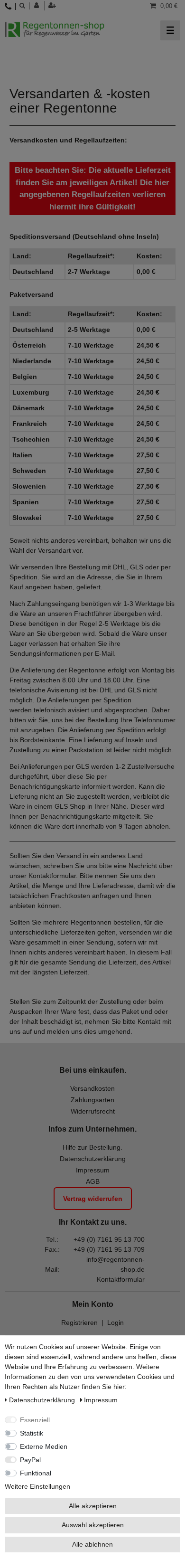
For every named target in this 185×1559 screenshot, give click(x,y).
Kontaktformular (121, 1279)
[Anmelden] (39, 5)
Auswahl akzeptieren (93, 1525)
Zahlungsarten (92, 1100)
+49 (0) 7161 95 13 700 (109, 1239)
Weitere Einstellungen (37, 1486)
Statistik (31, 1433)
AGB (93, 1181)
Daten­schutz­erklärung (43, 1400)
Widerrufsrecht (93, 1111)
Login (115, 1322)
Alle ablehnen (92, 1544)
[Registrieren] (53, 5)
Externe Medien (43, 1446)
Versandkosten (92, 1088)
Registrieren (79, 1322)
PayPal (30, 1460)
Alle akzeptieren (93, 1506)
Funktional (35, 1473)
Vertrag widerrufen (92, 1198)
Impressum (93, 1170)
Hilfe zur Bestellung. (92, 1147)
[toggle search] (22, 5)
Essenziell (35, 1420)
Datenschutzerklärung (93, 1158)
